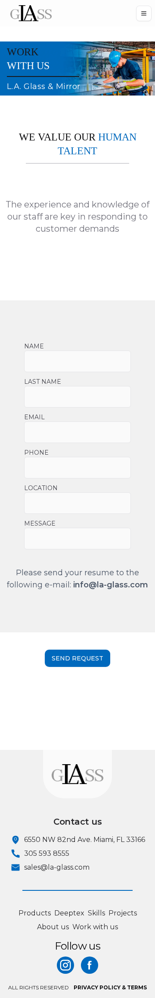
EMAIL (34, 417)
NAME (34, 346)
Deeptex (69, 913)
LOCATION (41, 488)
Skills (96, 913)
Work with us (95, 927)
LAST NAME (42, 382)
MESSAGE (40, 523)
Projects (122, 913)
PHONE (36, 452)
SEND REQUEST (77, 658)
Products (35, 913)
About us (53, 927)
